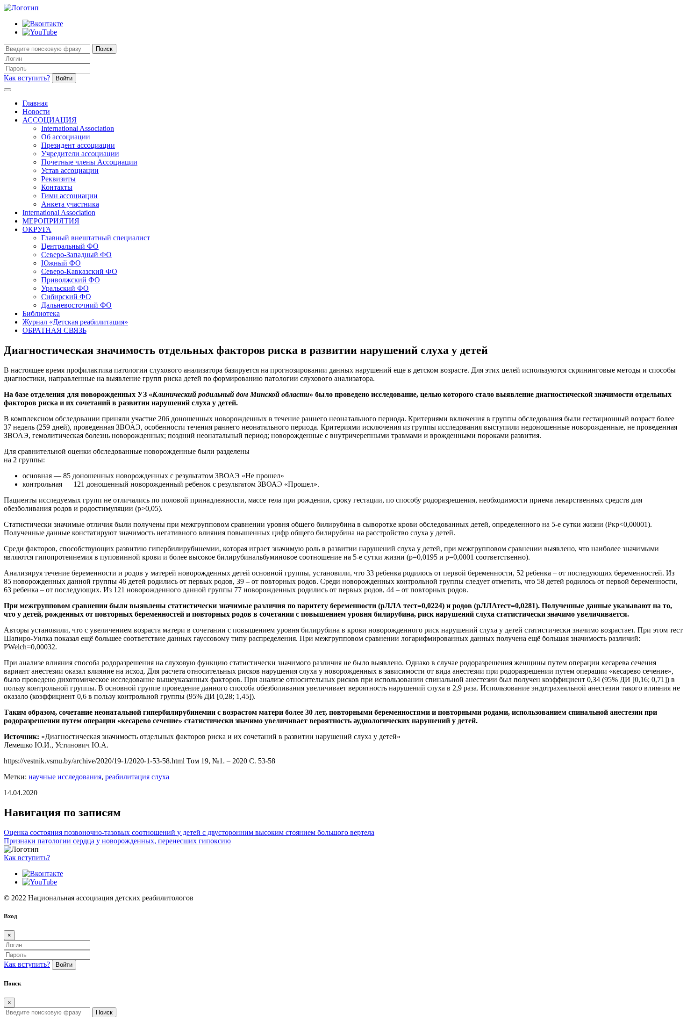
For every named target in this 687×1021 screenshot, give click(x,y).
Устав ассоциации (70, 170)
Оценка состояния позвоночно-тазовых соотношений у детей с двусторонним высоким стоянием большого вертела (189, 832)
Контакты (56, 187)
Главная (35, 103)
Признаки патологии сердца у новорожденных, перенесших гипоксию (117, 841)
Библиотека (41, 313)
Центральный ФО (70, 246)
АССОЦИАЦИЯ (49, 120)
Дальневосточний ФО (76, 305)
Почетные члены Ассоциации (89, 162)
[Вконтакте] (42, 24)
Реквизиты (58, 179)
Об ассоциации (65, 137)
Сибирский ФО (66, 297)
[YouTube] (39, 32)
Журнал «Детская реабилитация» (75, 322)
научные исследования (65, 777)
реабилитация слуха (137, 777)
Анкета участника (70, 204)
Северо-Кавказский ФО (79, 271)
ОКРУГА (36, 229)
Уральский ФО (65, 288)
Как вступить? (27, 78)
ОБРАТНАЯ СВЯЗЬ (54, 330)
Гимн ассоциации (69, 196)
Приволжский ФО (70, 280)
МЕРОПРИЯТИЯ (50, 221)
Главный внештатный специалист (95, 238)
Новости (36, 111)
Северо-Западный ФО (76, 255)
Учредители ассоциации (80, 154)
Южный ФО (61, 263)
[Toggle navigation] (7, 89)
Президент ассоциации (78, 145)
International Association (77, 128)
